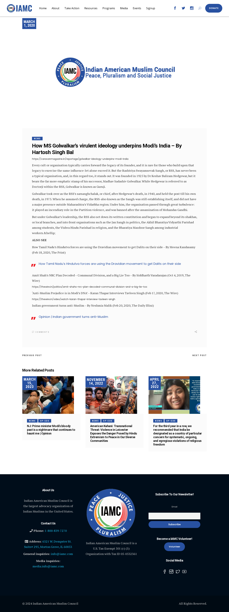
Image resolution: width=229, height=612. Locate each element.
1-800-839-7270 (56, 531)
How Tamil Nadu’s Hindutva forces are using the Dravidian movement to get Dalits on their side (110, 264)
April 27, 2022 (154, 383)
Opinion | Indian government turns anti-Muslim (73, 317)
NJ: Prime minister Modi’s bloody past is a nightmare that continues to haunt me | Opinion (51, 429)
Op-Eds (44, 421)
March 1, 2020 (29, 24)
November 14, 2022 (96, 381)
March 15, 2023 (30, 383)
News (37, 138)
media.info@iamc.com (48, 566)
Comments (41, 332)
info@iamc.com (62, 554)
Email (174, 506)
